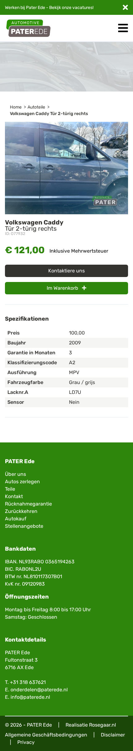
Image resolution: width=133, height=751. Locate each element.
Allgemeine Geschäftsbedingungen (46, 735)
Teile (10, 489)
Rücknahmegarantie (28, 504)
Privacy (26, 742)
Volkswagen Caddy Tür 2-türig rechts (49, 113)
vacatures (82, 7)
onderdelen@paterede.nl (39, 690)
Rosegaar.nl (102, 725)
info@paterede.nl (30, 697)
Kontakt (14, 496)
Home (16, 107)
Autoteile (36, 107)
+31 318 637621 (28, 682)
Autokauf (15, 519)
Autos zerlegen (22, 481)
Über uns (15, 474)
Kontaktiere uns (66, 271)
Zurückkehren (21, 511)
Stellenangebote (24, 526)
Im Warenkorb (63, 288)
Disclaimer (113, 735)
